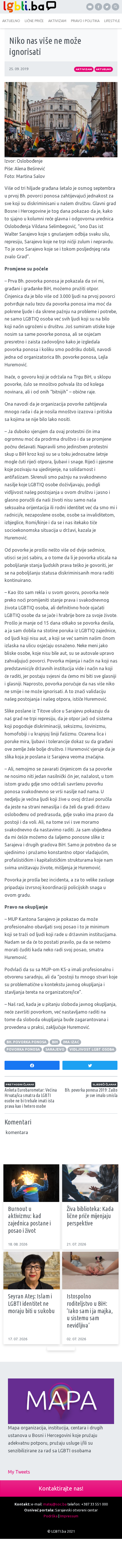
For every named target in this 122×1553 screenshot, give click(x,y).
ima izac (71, 1042)
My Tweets (19, 1471)
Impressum (69, 1516)
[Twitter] (107, 6)
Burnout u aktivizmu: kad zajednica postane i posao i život (29, 1219)
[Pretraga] (115, 6)
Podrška (51, 1516)
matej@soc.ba (55, 1504)
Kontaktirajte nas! (61, 1488)
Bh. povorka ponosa (27, 1042)
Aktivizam (84, 69)
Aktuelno (103, 69)
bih (55, 1042)
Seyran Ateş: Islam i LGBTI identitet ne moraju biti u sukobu (31, 1303)
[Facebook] (98, 6)
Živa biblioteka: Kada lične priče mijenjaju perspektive (90, 1216)
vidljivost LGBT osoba (92, 1049)
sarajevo (54, 1049)
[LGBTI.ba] (30, 7)
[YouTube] (90, 6)
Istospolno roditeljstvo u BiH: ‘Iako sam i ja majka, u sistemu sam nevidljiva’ (90, 1311)
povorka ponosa (23, 1049)
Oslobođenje (30, 161)
